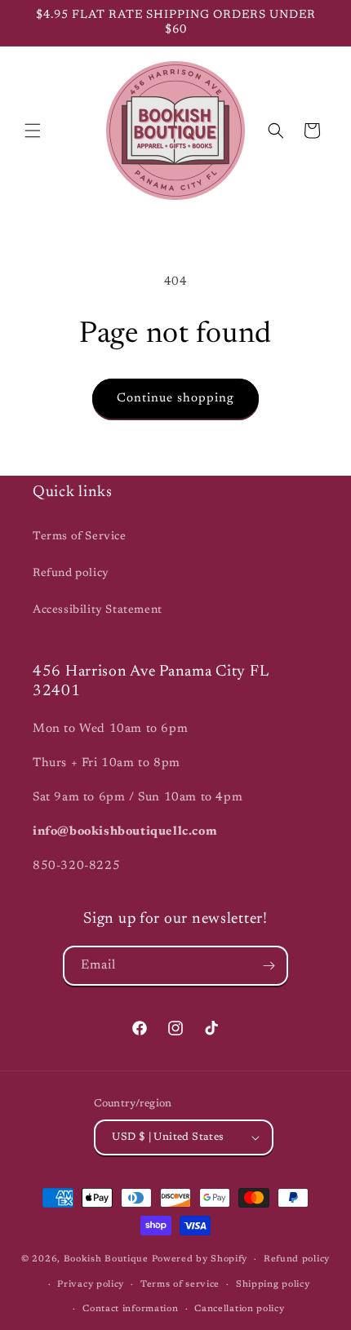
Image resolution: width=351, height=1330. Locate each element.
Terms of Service (80, 537)
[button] (33, 131)
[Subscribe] (269, 966)
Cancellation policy (239, 1309)
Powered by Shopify (200, 1259)
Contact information (130, 1309)
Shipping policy (273, 1284)
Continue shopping (175, 398)
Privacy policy (90, 1284)
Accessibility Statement (97, 610)
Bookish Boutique (106, 1259)
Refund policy (71, 573)
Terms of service (180, 1284)
